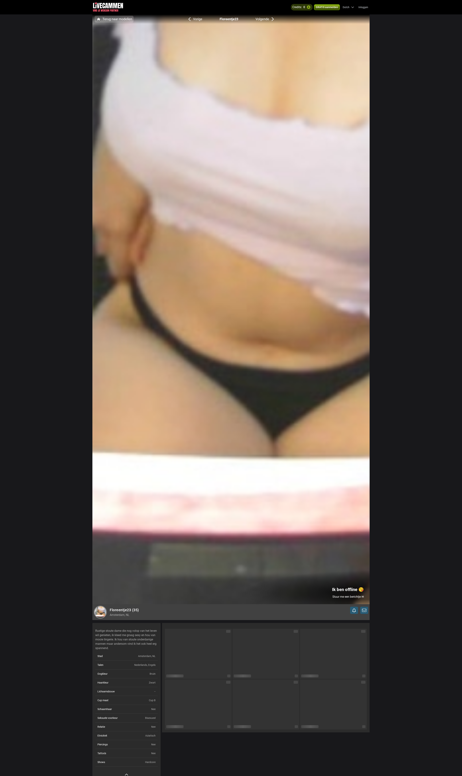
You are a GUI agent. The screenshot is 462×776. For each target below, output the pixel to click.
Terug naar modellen (117, 19)
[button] (348, 7)
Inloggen (363, 7)
